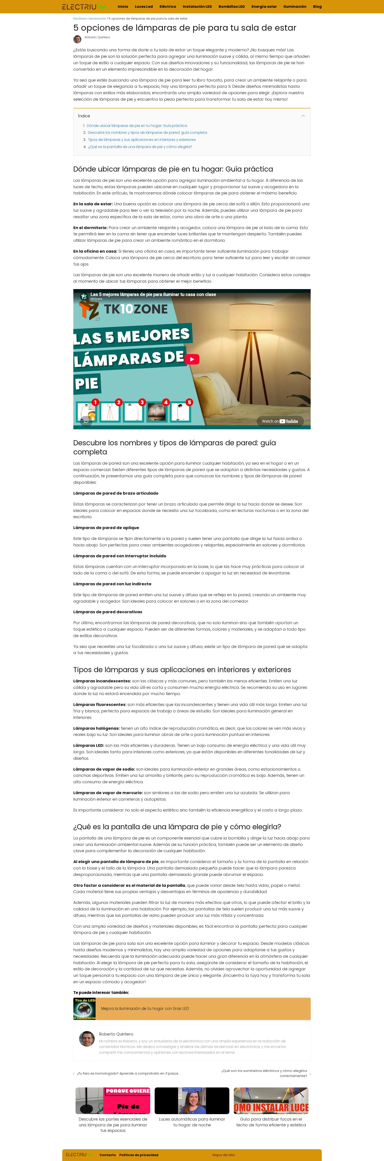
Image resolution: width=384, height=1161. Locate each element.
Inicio (123, 6)
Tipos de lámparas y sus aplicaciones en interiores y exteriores (142, 139)
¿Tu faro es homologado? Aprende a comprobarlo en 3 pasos (127, 1073)
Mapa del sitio (223, 1155)
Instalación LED (197, 6)
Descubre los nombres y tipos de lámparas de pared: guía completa (147, 132)
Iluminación (295, 6)
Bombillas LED (232, 6)
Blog (317, 6)
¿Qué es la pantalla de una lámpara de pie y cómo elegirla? (140, 146)
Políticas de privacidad (138, 1155)
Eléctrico (168, 6)
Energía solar (264, 6)
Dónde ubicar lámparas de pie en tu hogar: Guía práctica (137, 125)
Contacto (108, 1155)
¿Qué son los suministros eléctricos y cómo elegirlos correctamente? (264, 1073)
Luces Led (144, 6)
